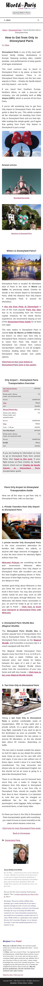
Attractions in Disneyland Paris (21, 233)
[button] (38, 20)
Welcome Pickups (11, 563)
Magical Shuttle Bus (10, 409)
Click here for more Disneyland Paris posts (21, 828)
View (4, 403)
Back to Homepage (21, 833)
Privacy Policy (22, 983)
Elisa (7, 45)
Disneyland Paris (15, 30)
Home (4, 30)
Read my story (8, 975)
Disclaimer (13, 983)
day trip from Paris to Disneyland (21, 307)
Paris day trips (33, 310)
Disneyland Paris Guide (21, 198)
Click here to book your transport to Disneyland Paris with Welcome (21, 610)
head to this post (23, 459)
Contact (30, 983)
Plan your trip (18, 975)
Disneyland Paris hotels (19, 322)
